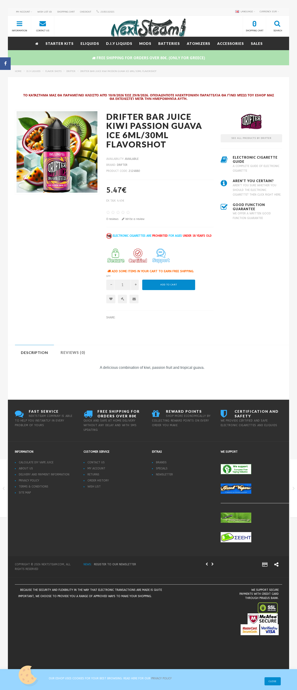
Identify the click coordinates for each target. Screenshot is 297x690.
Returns (93, 474)
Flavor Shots (53, 71)
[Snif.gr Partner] (68, 608)
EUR (269, 11)
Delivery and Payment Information (44, 474)
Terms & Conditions (33, 486)
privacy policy (161, 678)
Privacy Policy (29, 480)
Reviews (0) (73, 352)
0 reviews (112, 219)
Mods (145, 43)
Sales (257, 43)
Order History (98, 480)
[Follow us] (276, 565)
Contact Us (96, 462)
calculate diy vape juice (36, 462)
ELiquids (90, 43)
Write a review (134, 219)
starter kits (59, 43)
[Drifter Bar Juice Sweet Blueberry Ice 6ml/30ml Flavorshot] (294, 489)
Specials (162, 468)
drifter (70, 71)
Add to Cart (168, 284)
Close (273, 681)
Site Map (25, 492)
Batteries (169, 43)
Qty (108, 276)
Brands (161, 462)
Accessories (230, 43)
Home (18, 71)
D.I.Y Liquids (119, 43)
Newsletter (164, 474)
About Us (26, 468)
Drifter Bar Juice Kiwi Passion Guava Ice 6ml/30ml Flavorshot (118, 71)
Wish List (94, 486)
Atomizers (198, 43)
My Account (96, 468)
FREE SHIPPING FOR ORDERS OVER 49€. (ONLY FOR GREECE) (132, 564)
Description (34, 352)
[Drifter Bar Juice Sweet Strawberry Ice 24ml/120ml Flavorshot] (4, 489)
